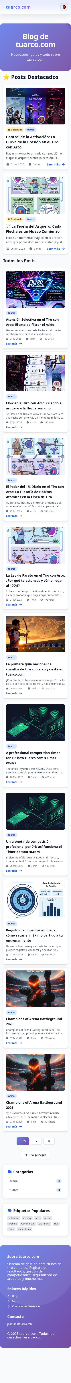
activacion (14, 1218)
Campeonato (27, 1223)
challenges (44, 1223)
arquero (13, 1223)
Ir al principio (37, 1155)
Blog (14, 1296)
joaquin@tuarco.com (20, 1324)
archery (27, 1218)
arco (38, 1218)
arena (47, 1218)
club (56, 1223)
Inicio (15, 1301)
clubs (11, 1229)
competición (24, 1229)
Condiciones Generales (25, 1306)
